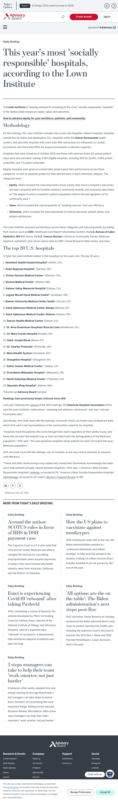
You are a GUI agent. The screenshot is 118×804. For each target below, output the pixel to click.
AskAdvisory (106, 28)
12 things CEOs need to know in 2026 (53, 6)
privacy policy (13, 787)
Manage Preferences (80, 792)
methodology (10, 477)
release (34, 405)
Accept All (105, 792)
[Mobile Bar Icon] (5, 27)
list (61, 107)
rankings (34, 473)
